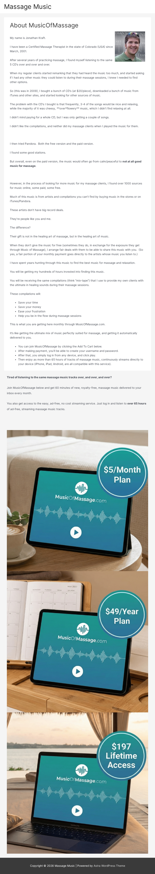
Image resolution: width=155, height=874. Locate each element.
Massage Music (27, 6)
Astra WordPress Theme (109, 865)
